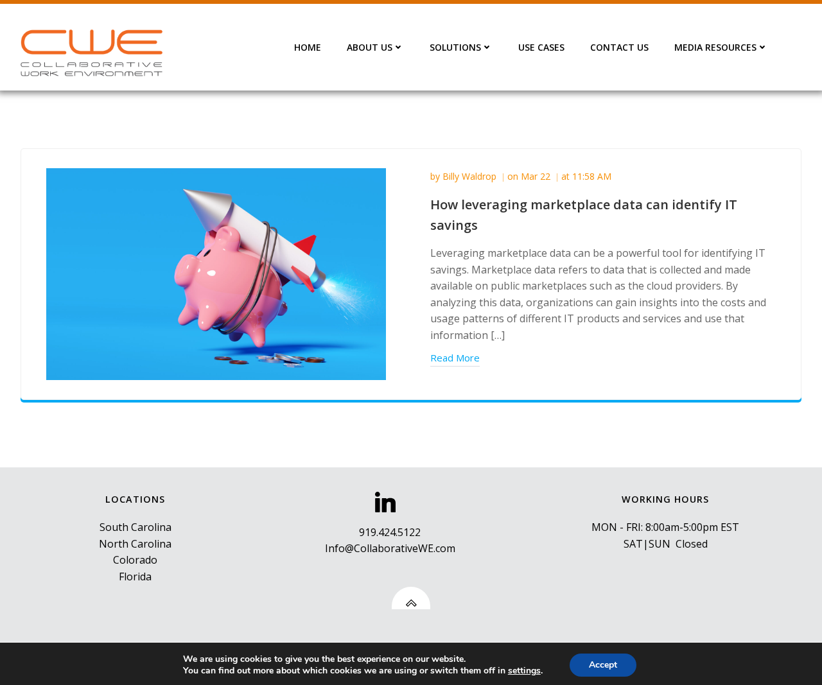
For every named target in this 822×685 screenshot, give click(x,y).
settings (524, 671)
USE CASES (541, 47)
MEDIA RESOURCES (715, 47)
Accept (603, 665)
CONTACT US (619, 47)
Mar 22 (535, 176)
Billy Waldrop (469, 176)
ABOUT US (369, 47)
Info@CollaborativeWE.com (390, 548)
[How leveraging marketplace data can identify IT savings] (216, 273)
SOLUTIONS (455, 47)
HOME (307, 47)
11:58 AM (591, 176)
